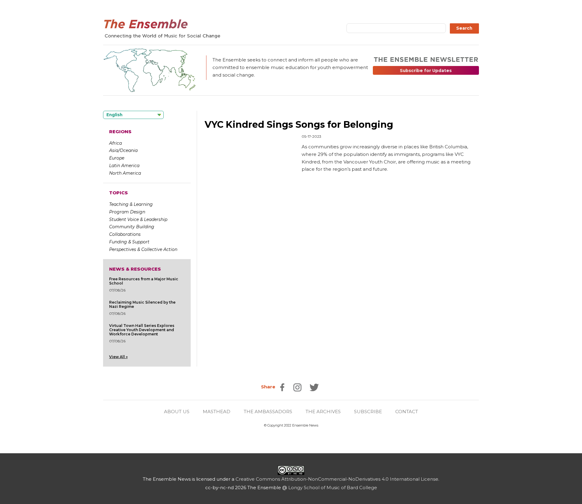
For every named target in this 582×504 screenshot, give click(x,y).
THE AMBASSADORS (268, 411)
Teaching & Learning (131, 204)
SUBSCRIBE (368, 411)
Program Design (127, 212)
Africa (115, 143)
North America (125, 173)
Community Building (131, 226)
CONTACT (406, 411)
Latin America (124, 165)
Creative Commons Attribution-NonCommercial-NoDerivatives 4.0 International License (337, 479)
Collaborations (125, 234)
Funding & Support (129, 242)
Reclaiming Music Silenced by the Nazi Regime (142, 304)
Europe (116, 158)
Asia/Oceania (123, 150)
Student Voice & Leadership (138, 219)
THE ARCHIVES (323, 411)
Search (464, 28)
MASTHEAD (216, 411)
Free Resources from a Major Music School (143, 281)
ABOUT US (176, 411)
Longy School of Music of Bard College (332, 487)
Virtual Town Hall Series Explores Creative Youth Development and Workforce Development (141, 329)
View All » (118, 356)
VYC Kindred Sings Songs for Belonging (299, 124)
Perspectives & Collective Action (143, 249)
